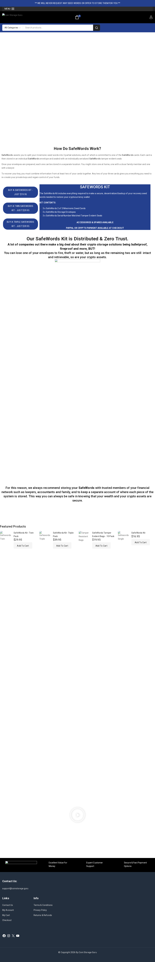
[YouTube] (18, 936)
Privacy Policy (40, 910)
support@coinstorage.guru (15, 888)
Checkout (7, 920)
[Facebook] (4, 936)
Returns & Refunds (43, 915)
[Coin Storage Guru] (18, 17)
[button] (23, 545)
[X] (13, 936)
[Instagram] (8, 936)
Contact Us (7, 905)
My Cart (6, 915)
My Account (8, 910)
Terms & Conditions (43, 905)
